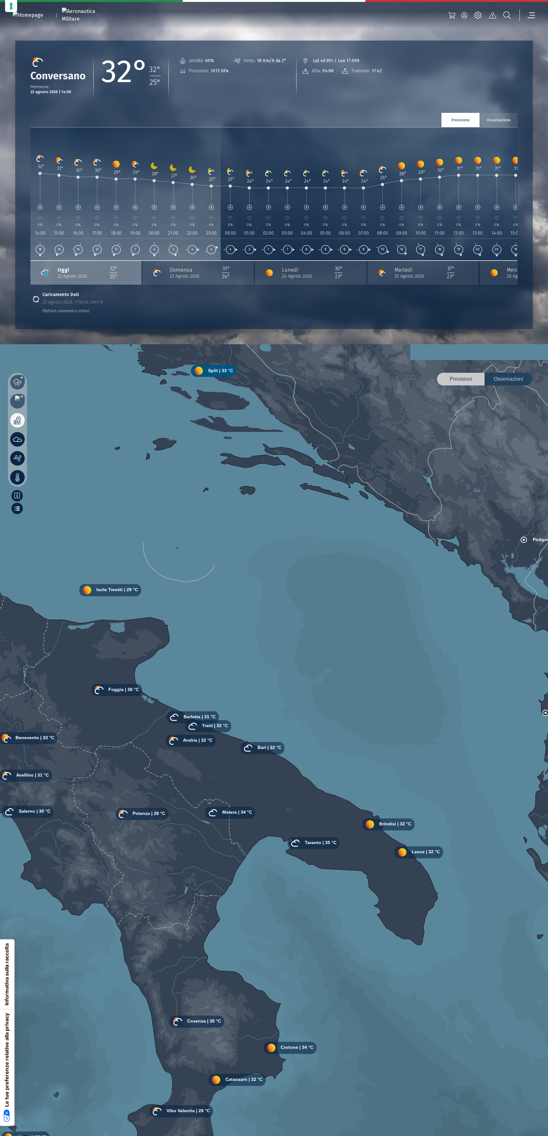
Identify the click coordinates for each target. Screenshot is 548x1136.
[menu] (527, 15)
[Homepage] (28, 15)
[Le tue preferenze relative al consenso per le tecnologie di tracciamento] (11, 6)
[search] (507, 15)
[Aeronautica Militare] (86, 15)
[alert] (492, 15)
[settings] (478, 15)
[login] (464, 15)
